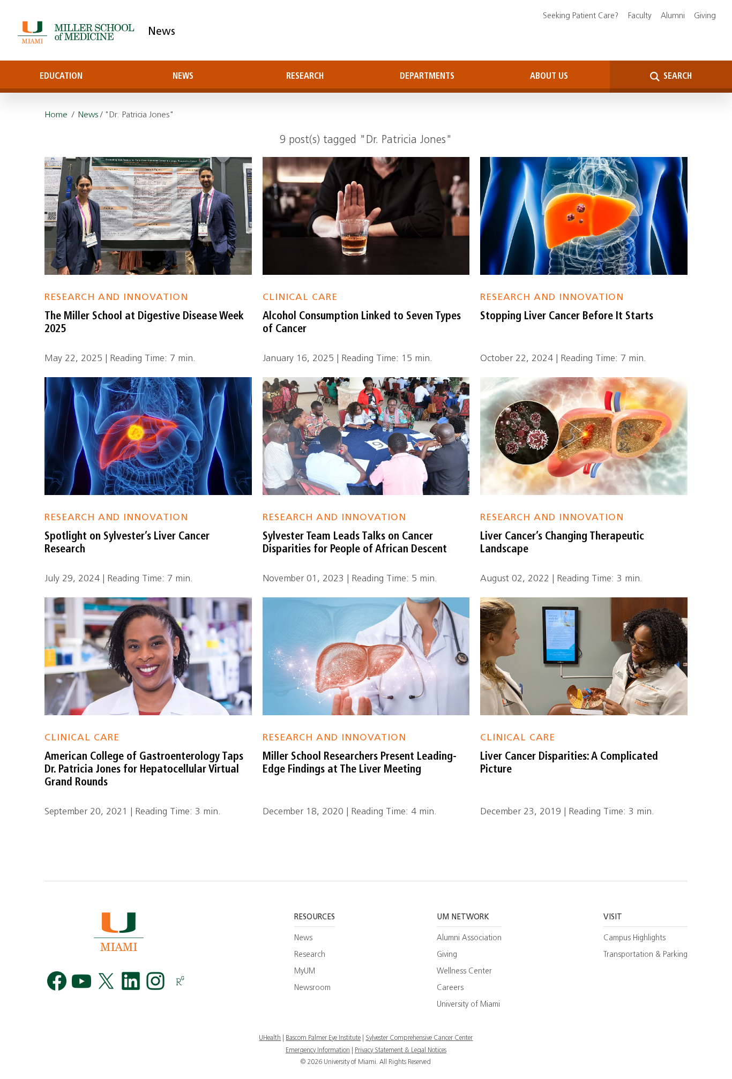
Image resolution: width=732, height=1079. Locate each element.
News (161, 32)
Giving (705, 16)
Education (61, 76)
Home (56, 115)
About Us (549, 76)
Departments (427, 76)
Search (676, 76)
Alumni (673, 16)
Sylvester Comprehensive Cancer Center (419, 1038)
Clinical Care (300, 297)
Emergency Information (318, 1050)
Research (305, 76)
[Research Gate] (180, 981)
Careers (450, 988)
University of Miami (468, 1005)
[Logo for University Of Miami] (118, 931)
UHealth (270, 1038)
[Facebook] (56, 981)
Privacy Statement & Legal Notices (400, 1050)
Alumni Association (469, 938)
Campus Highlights (634, 938)
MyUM (304, 972)
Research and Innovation (116, 297)
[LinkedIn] (130, 981)
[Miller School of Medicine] (78, 32)
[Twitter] (106, 981)
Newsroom (312, 988)
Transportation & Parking (645, 955)
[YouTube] (81, 981)
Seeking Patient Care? (580, 16)
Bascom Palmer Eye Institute (323, 1038)
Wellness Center (464, 972)
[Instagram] (155, 981)
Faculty (640, 16)
